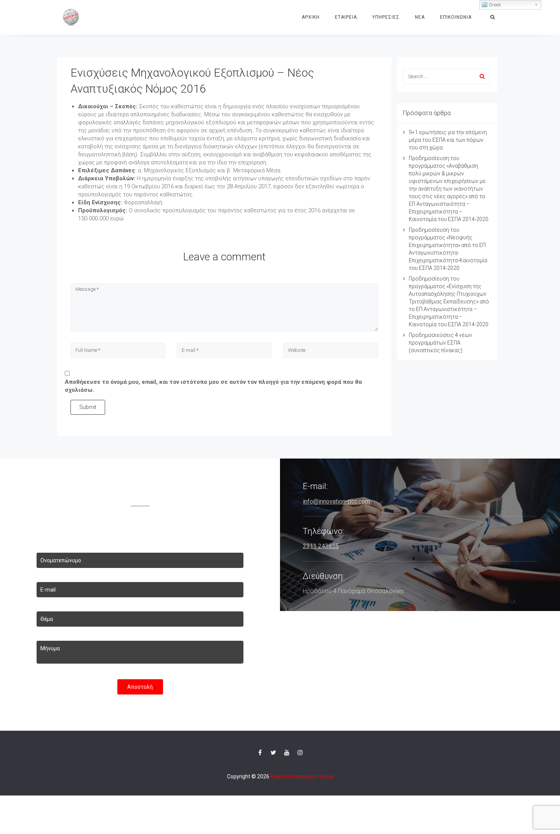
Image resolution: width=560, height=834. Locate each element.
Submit (87, 407)
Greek (494, 5)
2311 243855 (321, 546)
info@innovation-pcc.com (336, 501)
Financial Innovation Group (301, 776)
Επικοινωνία (456, 17)
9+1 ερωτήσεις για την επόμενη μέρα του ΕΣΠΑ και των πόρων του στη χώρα (448, 140)
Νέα (420, 17)
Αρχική (311, 17)
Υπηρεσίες (386, 17)
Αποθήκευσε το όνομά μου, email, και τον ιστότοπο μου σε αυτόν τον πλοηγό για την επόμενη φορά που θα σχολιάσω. (213, 386)
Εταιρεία (346, 17)
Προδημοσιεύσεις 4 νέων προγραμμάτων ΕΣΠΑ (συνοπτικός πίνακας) (440, 342)
